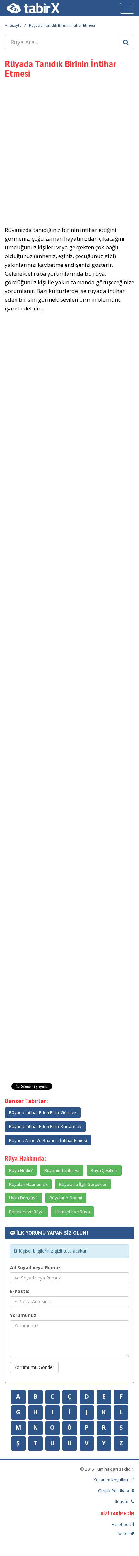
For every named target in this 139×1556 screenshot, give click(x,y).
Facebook (122, 1524)
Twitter (123, 1533)
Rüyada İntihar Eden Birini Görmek (43, 1112)
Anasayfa (13, 25)
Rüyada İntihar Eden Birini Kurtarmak (45, 1126)
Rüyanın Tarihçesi (61, 1170)
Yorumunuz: (23, 1315)
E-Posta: (19, 1291)
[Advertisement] (69, 151)
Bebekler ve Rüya (26, 1212)
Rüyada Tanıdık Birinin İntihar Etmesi (62, 25)
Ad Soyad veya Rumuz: (36, 1267)
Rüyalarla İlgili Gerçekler (83, 1184)
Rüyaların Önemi (65, 1198)
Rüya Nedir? (21, 1170)
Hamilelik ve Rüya (72, 1212)
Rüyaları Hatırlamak (28, 1184)
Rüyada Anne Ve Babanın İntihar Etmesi (48, 1140)
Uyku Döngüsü (23, 1198)
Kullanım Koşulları (111, 1480)
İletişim (122, 1501)
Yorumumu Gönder (34, 1367)
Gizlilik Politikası (114, 1491)
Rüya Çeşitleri (104, 1170)
